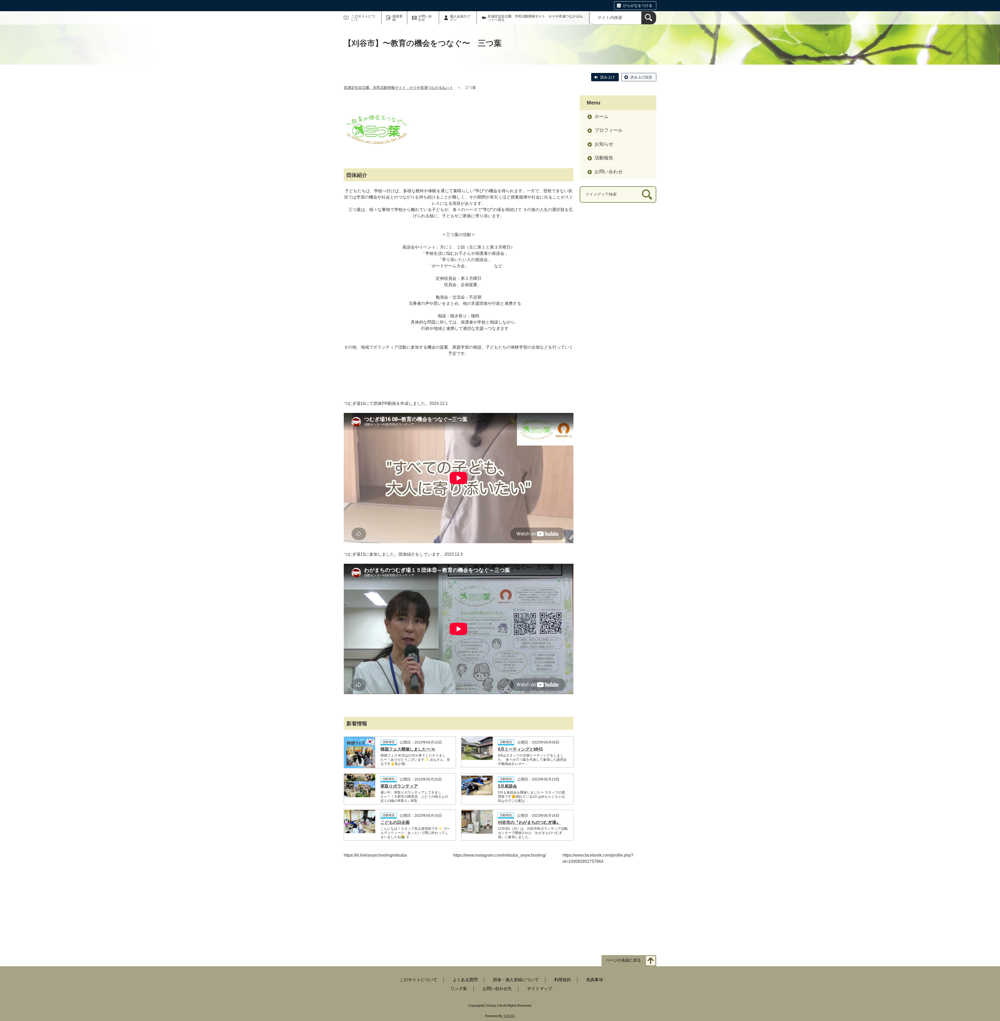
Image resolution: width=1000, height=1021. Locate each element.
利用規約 (562, 979)
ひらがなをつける (637, 5)
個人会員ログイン (460, 18)
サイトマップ (539, 988)
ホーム (602, 116)
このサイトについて (363, 18)
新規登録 (397, 18)
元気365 (509, 1016)
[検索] (648, 17)
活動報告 (604, 157)
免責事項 (594, 979)
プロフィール (609, 130)
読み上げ (607, 77)
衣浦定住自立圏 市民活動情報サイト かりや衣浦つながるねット (398, 87)
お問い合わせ (425, 18)
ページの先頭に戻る (623, 960)
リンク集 (459, 988)
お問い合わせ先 (497, 988)
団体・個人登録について (516, 979)
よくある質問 (465, 979)
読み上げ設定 (641, 77)
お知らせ (604, 144)
